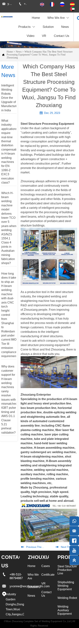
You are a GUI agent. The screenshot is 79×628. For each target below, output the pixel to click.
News (18, 51)
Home (10, 51)
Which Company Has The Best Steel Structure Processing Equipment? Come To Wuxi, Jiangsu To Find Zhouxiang (40, 54)
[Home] (6, 16)
